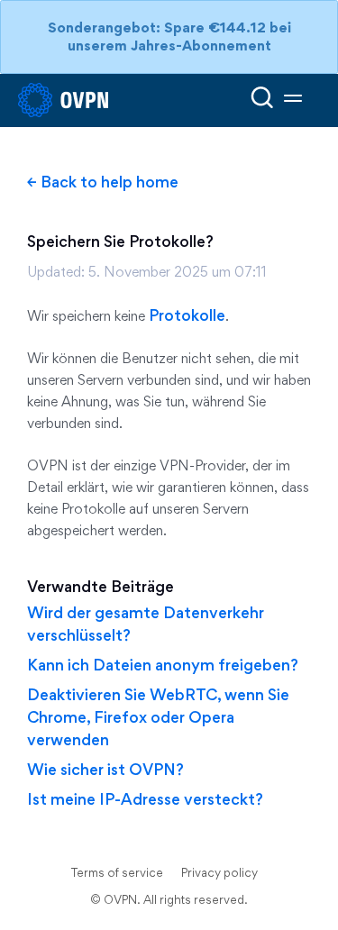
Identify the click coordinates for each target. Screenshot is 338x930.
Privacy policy (219, 872)
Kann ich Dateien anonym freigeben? (162, 664)
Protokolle (187, 314)
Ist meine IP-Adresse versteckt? (145, 798)
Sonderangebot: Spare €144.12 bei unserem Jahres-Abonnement (169, 36)
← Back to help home (102, 181)
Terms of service (117, 872)
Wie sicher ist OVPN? (105, 769)
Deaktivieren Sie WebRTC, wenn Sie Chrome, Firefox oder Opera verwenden (158, 717)
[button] (293, 100)
